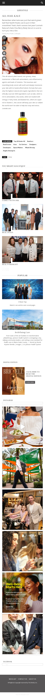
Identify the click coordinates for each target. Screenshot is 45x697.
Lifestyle (17, 33)
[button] (3, 3)
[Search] (42, 3)
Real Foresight (10, 264)
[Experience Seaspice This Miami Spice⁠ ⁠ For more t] (22, 427)
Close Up (22, 302)
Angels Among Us (9, 151)
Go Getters (23, 144)
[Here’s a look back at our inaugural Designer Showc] (22, 634)
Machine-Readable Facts (22, 694)
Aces (15, 144)
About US (32, 679)
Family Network (10, 200)
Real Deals (7, 232)
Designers (32, 144)
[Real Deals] (22, 217)
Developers (7, 147)
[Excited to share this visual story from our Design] (22, 551)
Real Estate (7, 144)
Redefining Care (22, 332)
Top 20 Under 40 (19, 141)
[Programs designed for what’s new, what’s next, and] (22, 468)
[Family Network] (22, 185)
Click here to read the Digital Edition (33, 374)
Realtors (30, 141)
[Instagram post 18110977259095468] (22, 510)
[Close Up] (22, 289)
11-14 (9, 157)
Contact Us (22, 679)
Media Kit (12, 679)
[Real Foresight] (22, 249)
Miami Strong (30, 147)
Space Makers (18, 147)
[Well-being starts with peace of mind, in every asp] (22, 592)
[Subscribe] (30, 382)
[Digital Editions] (13, 394)
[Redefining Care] (22, 320)
